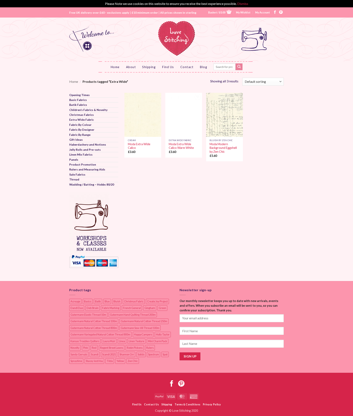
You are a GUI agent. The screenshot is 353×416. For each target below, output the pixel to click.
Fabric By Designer (81, 129)
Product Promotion (82, 164)
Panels (73, 159)
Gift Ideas (76, 139)
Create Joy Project (157, 301)
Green (162, 308)
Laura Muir (109, 341)
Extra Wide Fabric (81, 119)
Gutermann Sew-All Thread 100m (140, 328)
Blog (203, 67)
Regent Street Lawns (111, 347)
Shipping (149, 67)
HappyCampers (143, 334)
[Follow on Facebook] (275, 12)
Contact (187, 67)
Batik (98, 301)
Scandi (94, 354)
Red (94, 347)
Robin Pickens (135, 347)
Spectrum (153, 354)
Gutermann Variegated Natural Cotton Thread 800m (100, 334)
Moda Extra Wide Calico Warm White (181, 146)
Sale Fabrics (77, 174)
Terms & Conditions (187, 404)
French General (132, 308)
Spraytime (76, 361)
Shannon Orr (127, 354)
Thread (74, 179)
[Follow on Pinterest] (281, 12)
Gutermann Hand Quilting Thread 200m (133, 314)
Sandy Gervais (78, 354)
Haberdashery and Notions (87, 144)
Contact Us (151, 404)
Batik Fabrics (78, 104)
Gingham (149, 308)
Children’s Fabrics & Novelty (88, 110)
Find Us (168, 67)
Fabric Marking (110, 308)
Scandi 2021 (109, 354)
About (131, 67)
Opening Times (79, 95)
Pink (85, 347)
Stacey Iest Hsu (94, 361)
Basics (87, 301)
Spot (165, 354)
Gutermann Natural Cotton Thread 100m (93, 321)
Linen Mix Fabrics (81, 154)
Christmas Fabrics (81, 114)
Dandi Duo (76, 308)
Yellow (120, 361)
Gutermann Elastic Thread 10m (88, 314)
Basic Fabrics (78, 100)
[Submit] (239, 66)
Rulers (150, 347)
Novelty (74, 347)
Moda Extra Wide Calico (139, 146)
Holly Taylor (163, 334)
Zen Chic (133, 361)
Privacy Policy (212, 404)
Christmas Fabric (133, 301)
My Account (262, 12)
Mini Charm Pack (157, 341)
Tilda (110, 361)
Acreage (75, 301)
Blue (107, 301)
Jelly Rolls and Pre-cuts (85, 149)
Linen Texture (136, 341)
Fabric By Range (79, 134)
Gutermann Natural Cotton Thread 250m (144, 321)
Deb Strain (92, 308)
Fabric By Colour (80, 124)
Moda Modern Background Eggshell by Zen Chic (223, 147)
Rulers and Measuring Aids (87, 169)
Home (115, 67)
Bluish (116, 301)
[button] (219, 12)
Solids (141, 354)
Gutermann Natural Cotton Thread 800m (93, 328)
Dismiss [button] (242, 4)
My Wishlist (243, 12)
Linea (122, 341)
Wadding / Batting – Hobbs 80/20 (91, 184)
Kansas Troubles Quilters (84, 341)
